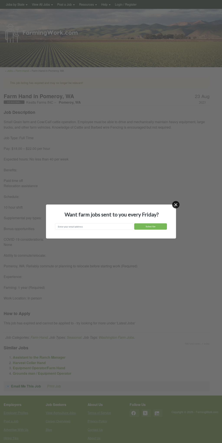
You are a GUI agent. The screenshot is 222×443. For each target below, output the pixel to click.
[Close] (176, 204)
